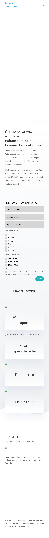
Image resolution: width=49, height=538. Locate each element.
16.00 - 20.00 (13, 265)
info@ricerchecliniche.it (23, 100)
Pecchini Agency (35, 526)
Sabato (11, 250)
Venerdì (11, 247)
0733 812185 (19, 72)
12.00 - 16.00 (13, 262)
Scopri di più (14, 194)
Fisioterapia (24, 402)
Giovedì (11, 244)
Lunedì (10, 234)
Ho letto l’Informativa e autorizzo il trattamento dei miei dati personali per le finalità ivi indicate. (24, 273)
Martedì (11, 237)
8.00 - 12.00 (12, 258)
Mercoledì (12, 241)
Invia (39, 278)
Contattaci (13, 42)
